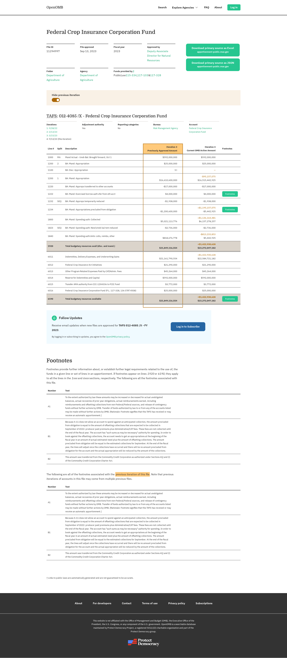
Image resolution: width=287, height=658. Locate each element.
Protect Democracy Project (120, 627)
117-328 (155, 75)
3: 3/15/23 (52, 135)
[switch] (56, 100)
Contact (126, 603)
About (218, 7)
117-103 (142, 75)
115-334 (131, 75)
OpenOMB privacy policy (117, 336)
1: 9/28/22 (52, 128)
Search (162, 7)
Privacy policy (176, 603)
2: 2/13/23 (52, 131)
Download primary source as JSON (213, 64)
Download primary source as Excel (213, 49)
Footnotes (230, 194)
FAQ (206, 7)
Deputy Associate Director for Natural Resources (159, 55)
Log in (234, 7)
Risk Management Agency (165, 128)
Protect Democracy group (143, 631)
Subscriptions (204, 603)
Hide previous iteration (66, 95)
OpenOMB (55, 7)
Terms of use (150, 603)
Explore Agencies (183, 7)
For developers (102, 603)
